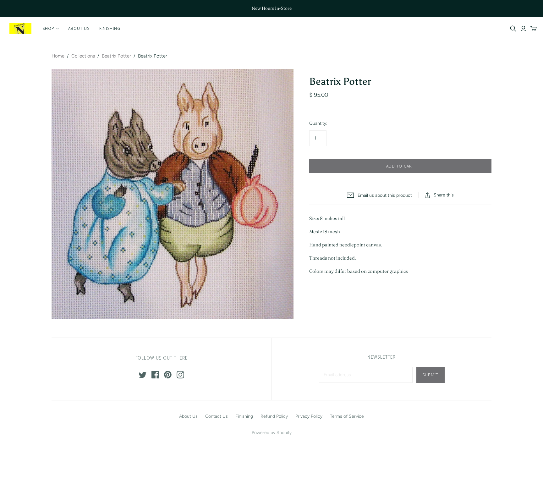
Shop (48, 28)
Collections (83, 56)
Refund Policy (274, 416)
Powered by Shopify (272, 432)
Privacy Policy (308, 416)
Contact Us (216, 416)
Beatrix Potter (116, 56)
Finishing (109, 28)
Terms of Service (347, 416)
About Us (79, 28)
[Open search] (513, 28)
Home (58, 56)
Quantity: (318, 123)
